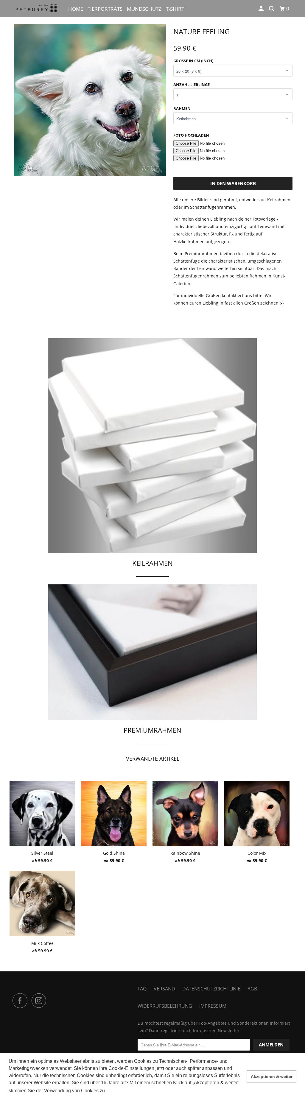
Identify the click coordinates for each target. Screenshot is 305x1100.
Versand (164, 988)
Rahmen (182, 108)
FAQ (142, 988)
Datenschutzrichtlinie (211, 988)
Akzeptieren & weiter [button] (271, 1076)
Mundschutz (144, 8)
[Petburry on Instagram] (40, 1000)
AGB (252, 988)
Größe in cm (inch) (193, 60)
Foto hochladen (191, 135)
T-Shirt (175, 8)
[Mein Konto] (261, 8)
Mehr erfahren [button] (123, 1090)
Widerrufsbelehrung (165, 1006)
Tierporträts (105, 8)
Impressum (212, 1006)
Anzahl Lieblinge (191, 84)
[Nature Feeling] (90, 100)
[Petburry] (36, 8)
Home (75, 8)
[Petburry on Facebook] (21, 1000)
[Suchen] (272, 8)
